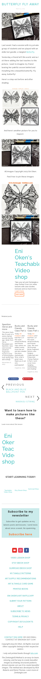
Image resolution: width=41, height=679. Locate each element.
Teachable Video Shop (8, 491)
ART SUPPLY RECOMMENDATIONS (20, 578)
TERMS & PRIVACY (20, 616)
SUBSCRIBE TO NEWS (20, 611)
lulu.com (34, 653)
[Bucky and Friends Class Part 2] (21, 321)
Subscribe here (20, 534)
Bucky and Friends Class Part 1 (33, 328)
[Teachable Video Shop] (8, 486)
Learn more (19, 291)
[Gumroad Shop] (33, 486)
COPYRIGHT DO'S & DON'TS (20, 622)
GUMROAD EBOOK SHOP (20, 568)
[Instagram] (20, 550)
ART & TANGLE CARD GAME (20, 584)
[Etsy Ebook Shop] (21, 486)
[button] (36, 316)
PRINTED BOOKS (20, 589)
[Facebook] (26, 550)
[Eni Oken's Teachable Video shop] (8, 250)
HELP (20, 627)
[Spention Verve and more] (8, 320)
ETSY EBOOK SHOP (20, 563)
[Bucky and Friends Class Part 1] (33, 321)
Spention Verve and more (7, 326)
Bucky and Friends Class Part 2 (20, 328)
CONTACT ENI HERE (13, 637)
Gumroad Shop (33, 489)
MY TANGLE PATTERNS (20, 573)
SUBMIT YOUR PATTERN (20, 601)
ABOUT (20, 606)
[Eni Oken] (14, 550)
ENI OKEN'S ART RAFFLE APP (20, 596)
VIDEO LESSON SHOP (20, 558)
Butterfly (30, 52)
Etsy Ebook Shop (21, 490)
